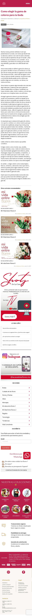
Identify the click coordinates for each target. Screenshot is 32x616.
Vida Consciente (7, 424)
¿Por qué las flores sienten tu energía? (11, 336)
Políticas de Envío (22, 587)
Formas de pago (6, 592)
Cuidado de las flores (9, 391)
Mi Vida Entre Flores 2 (7, 208)
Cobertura (4, 583)
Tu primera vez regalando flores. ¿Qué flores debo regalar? (16, 332)
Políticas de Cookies (23, 592)
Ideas (4, 399)
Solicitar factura (6, 590)
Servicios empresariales (8, 586)
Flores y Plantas (7, 395)
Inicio (8, 24)
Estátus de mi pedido (7, 594)
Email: (3, 439)
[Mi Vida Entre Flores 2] (16, 198)
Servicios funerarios (7, 588)
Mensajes (5, 402)
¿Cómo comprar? (6, 584)
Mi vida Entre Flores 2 (8, 263)
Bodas (2, 20)
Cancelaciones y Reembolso (22, 590)
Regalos (4, 413)
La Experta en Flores (24, 18)
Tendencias (6, 421)
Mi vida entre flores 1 (9, 406)
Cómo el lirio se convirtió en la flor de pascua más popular (16, 340)
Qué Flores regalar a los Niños (9, 344)
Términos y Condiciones (21, 583)
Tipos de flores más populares (9, 328)
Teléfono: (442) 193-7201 (7, 604)
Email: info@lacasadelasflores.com (8, 607)
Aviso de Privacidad (23, 585)
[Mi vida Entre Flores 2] (16, 251)
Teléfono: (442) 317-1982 (7, 601)
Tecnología (5, 417)
